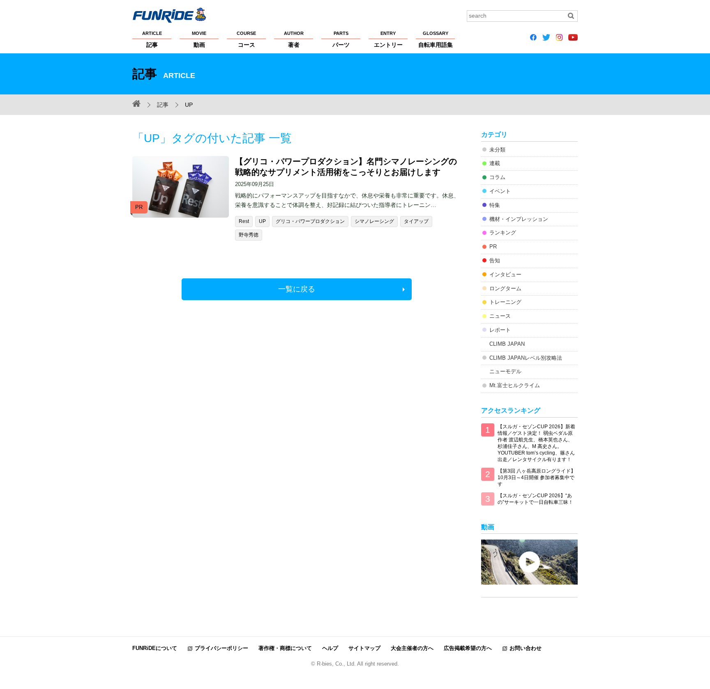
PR (493, 246)
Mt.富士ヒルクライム (514, 385)
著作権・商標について (285, 648)
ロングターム (505, 288)
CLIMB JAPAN (507, 344)
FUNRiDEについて (154, 648)
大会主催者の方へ (412, 648)
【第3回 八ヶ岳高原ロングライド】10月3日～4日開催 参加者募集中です (537, 477)
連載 (494, 163)
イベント (500, 191)
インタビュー (505, 274)
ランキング (502, 233)
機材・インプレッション (518, 219)
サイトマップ (364, 648)
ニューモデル (505, 371)
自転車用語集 (435, 39)
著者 (294, 39)
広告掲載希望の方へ (468, 648)
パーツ (341, 39)
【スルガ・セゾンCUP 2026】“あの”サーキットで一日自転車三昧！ (535, 499)
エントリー (388, 39)
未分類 (497, 150)
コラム (497, 177)
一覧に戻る (296, 289)
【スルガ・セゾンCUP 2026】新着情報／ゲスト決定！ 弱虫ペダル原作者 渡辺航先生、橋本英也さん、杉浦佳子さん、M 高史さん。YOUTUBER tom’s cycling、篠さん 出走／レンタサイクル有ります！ (536, 443)
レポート (500, 330)
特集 (494, 205)
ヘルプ (330, 648)
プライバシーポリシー (221, 648)
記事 (152, 39)
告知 (494, 260)
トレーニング (505, 302)
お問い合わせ (525, 648)
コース (246, 39)
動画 (199, 39)
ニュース (500, 316)
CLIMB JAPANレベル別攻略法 (525, 358)
